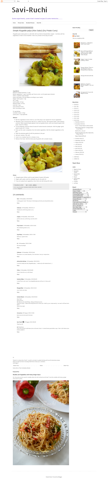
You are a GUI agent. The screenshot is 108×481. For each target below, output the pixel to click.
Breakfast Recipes (30, 22)
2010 (75, 120)
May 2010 (77, 146)
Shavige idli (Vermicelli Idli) (87, 75)
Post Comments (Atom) (24, 368)
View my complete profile (78, 38)
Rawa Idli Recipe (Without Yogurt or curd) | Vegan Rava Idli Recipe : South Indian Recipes (87, 52)
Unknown (19, 207)
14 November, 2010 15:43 (29, 225)
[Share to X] (32, 185)
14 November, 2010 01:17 (28, 207)
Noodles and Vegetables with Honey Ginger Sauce (26, 374)
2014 (75, 112)
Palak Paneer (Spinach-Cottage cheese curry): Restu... (84, 128)
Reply (18, 203)
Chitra (18, 270)
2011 (75, 118)
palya (33, 187)
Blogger (60, 477)
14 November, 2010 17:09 (29, 234)
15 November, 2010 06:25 (30, 279)
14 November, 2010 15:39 (27, 216)
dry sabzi (21, 187)
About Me (39, 22)
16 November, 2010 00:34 (30, 297)
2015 (75, 110)
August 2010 (78, 142)
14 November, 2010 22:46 (25, 243)
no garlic (76, 181)
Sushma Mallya (20, 279)
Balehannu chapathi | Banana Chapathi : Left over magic (87, 85)
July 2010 (77, 144)
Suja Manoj (19, 234)
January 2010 (78, 154)
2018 (75, 104)
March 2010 (78, 150)
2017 (75, 106)
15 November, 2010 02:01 (33, 261)
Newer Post (16, 365)
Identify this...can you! (80, 131)
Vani (18, 198)
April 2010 (78, 148)
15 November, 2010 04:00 (26, 270)
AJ (17, 243)
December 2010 (79, 122)
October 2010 (78, 138)
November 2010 (79, 124)
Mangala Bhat (20, 288)
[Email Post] (26, 185)
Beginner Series (77, 169)
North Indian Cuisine (77, 174)
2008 (75, 159)
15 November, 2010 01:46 (28, 252)
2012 (75, 116)
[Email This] (29, 185)
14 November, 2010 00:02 (25, 198)
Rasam (75, 177)
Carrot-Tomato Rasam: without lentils (84, 125)
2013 (75, 114)
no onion (76, 183)
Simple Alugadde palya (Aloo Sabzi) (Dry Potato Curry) (84, 133)
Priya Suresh (20, 225)
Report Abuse (76, 163)
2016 (75, 108)
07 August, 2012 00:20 (30, 322)
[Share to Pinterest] (36, 185)
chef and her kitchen (21, 261)
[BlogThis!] (31, 185)
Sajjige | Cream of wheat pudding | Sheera (86, 59)
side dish (40, 187)
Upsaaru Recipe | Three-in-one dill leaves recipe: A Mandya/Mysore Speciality (87, 69)
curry (18, 187)
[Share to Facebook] (34, 185)
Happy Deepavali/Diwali (80, 136)
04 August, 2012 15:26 (28, 313)
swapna (18, 216)
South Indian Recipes (77, 179)
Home (14, 22)
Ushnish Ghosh (20, 297)
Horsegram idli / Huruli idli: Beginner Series (87, 92)
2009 (75, 157)
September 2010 (79, 140)
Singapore (20, 188)
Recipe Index (21, 22)
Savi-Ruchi (29, 9)
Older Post (66, 365)
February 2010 (79, 152)
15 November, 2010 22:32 (30, 288)
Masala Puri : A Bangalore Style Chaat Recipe (86, 43)
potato (36, 187)
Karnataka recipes (27, 187)
